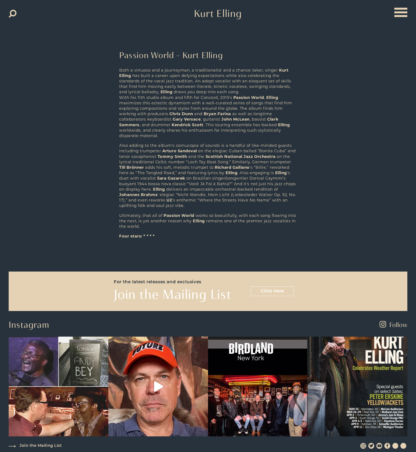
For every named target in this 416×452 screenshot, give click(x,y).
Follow (398, 325)
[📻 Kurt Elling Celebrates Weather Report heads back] (357, 386)
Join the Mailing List (41, 446)
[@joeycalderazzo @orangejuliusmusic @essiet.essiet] (158, 386)
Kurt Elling (218, 13)
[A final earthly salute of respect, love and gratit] (58, 386)
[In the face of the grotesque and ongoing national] (258, 386)
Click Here (272, 291)
